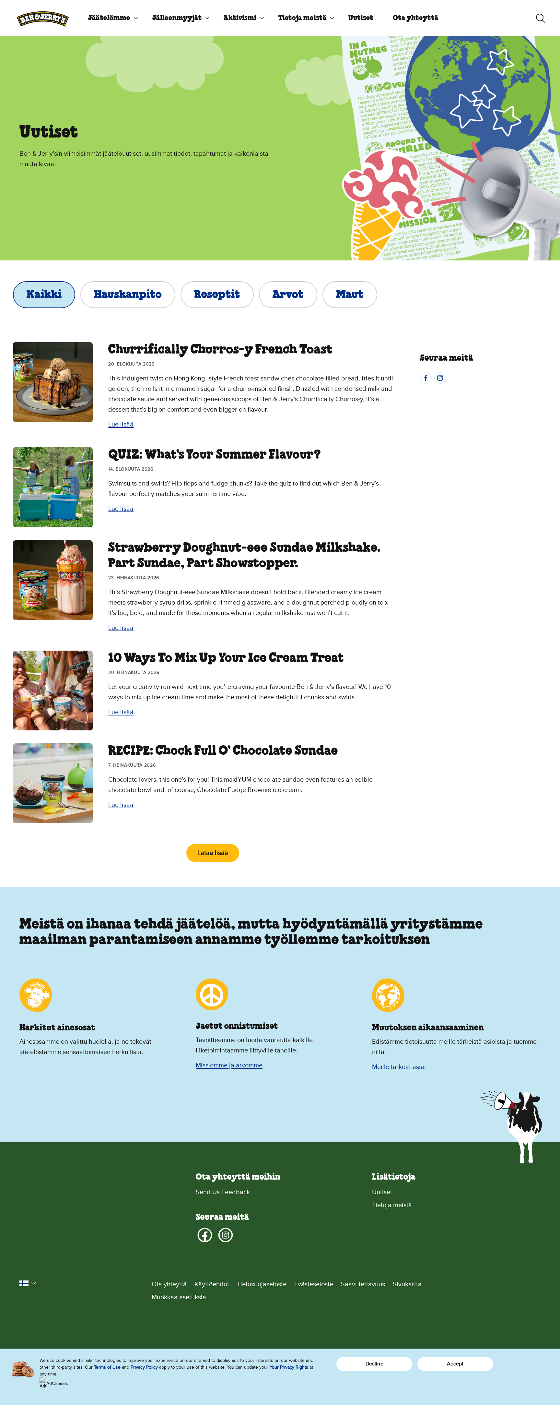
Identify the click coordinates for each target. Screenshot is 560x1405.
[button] (27, 1283)
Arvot (288, 295)
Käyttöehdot (211, 1284)
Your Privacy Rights (289, 1367)
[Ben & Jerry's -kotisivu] (43, 18)
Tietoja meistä (302, 18)
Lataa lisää (212, 853)
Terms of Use (107, 1367)
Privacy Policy (144, 1367)
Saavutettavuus (363, 1284)
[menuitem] (110, 18)
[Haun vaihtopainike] (540, 18)
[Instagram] (440, 378)
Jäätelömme (109, 18)
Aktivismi (240, 18)
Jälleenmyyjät (177, 18)
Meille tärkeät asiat (399, 1067)
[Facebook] (426, 378)
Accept (455, 1364)
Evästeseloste (313, 1284)
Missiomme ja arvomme (229, 1065)
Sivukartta (407, 1284)
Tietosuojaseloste (261, 1284)
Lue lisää (121, 424)
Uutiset (360, 18)
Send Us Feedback (223, 1192)
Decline (374, 1364)
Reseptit (217, 295)
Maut (350, 295)
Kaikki (44, 295)
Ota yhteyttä (415, 18)
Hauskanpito (128, 295)
